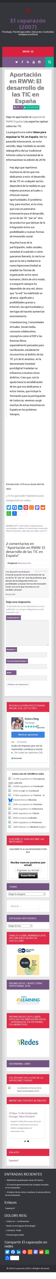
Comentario (13, 617)
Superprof (13, 1160)
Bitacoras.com (24, 563)
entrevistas (33, 528)
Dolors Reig (33, 107)
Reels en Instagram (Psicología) (21, 1226)
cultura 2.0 (22, 528)
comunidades (11, 528)
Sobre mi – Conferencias (18, 1221)
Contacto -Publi (14, 1230)
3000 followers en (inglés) (29, 827)
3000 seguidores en (27, 822)
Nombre (11, 649)
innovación (43, 528)
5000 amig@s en (26, 791)
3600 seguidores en (28, 809)
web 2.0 (43, 531)
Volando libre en (24, 800)
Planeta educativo (13, 531)
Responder (11, 594)
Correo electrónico (17, 661)
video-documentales (30, 531)
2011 (16, 526)
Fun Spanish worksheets (18, 571)
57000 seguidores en (29, 795)
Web (9, 672)
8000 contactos (25, 818)
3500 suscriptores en (27, 804)
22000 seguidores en (28, 786)
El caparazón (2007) (28, 23)
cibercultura (24, 526)
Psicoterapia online (15, 1235)
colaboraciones (36, 526)
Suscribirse (28, 875)
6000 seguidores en (26, 813)
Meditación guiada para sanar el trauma (25, 1180)
